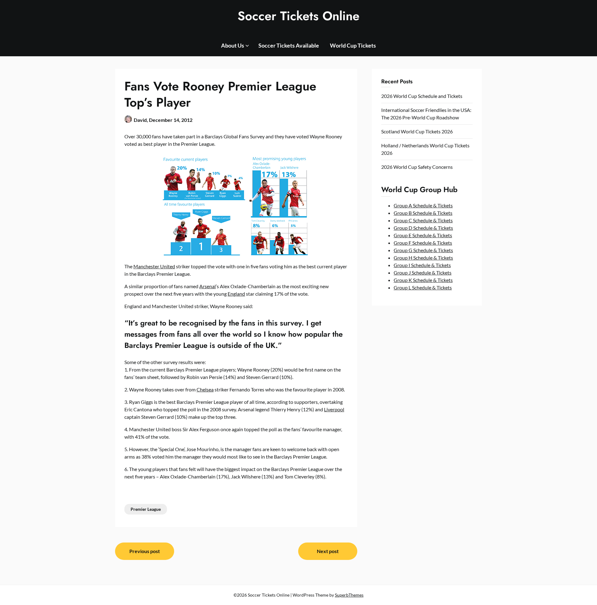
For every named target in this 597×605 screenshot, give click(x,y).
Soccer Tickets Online (298, 16)
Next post (328, 551)
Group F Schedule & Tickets (423, 243)
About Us (232, 45)
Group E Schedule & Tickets (423, 235)
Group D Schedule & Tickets (423, 228)
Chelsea (205, 389)
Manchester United (154, 266)
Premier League (146, 509)
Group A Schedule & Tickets (423, 205)
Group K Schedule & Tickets (423, 280)
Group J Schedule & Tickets (422, 272)
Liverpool (334, 409)
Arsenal (207, 286)
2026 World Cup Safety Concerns (417, 167)
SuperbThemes (349, 595)
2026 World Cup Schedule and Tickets (421, 96)
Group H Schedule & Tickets (423, 258)
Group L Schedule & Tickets (423, 287)
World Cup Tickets (353, 45)
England (236, 294)
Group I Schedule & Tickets (422, 265)
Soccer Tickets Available (288, 45)
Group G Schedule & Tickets (423, 250)
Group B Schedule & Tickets (423, 213)
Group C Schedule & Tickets (423, 220)
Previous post (144, 551)
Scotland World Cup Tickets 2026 (417, 131)
